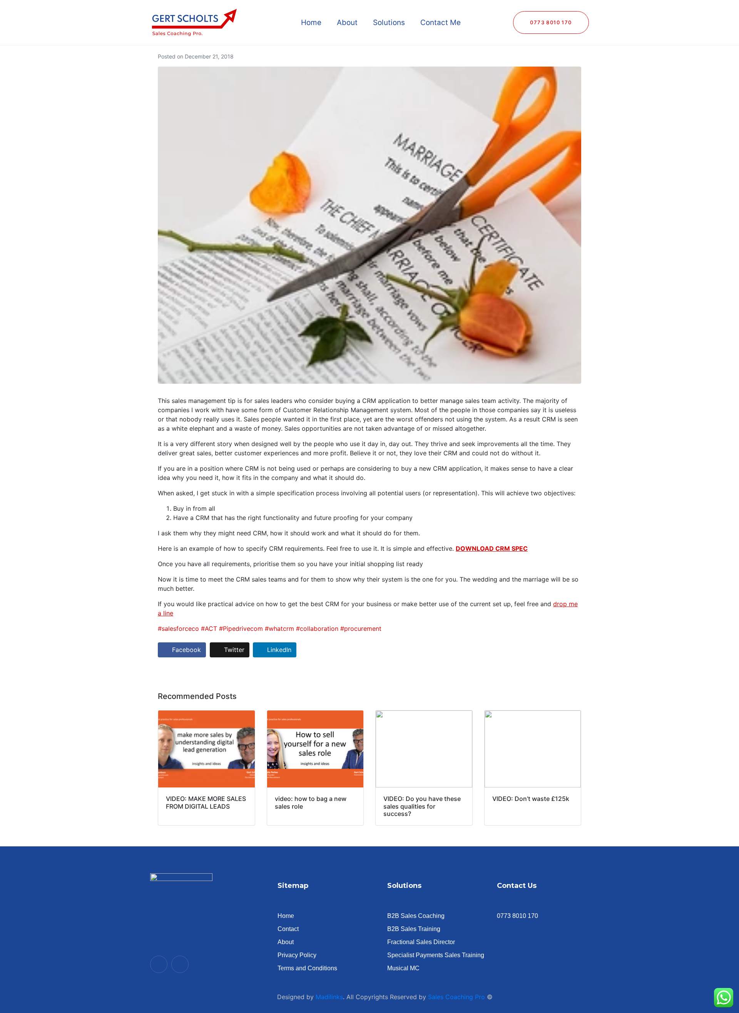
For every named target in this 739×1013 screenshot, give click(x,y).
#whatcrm (279, 628)
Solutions (389, 22)
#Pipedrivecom (241, 628)
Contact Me (440, 22)
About (347, 22)
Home (311, 22)
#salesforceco (178, 628)
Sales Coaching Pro (456, 997)
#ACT (209, 628)
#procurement (360, 628)
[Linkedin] (180, 964)
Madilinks (329, 997)
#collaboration (317, 628)
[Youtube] (158, 964)
